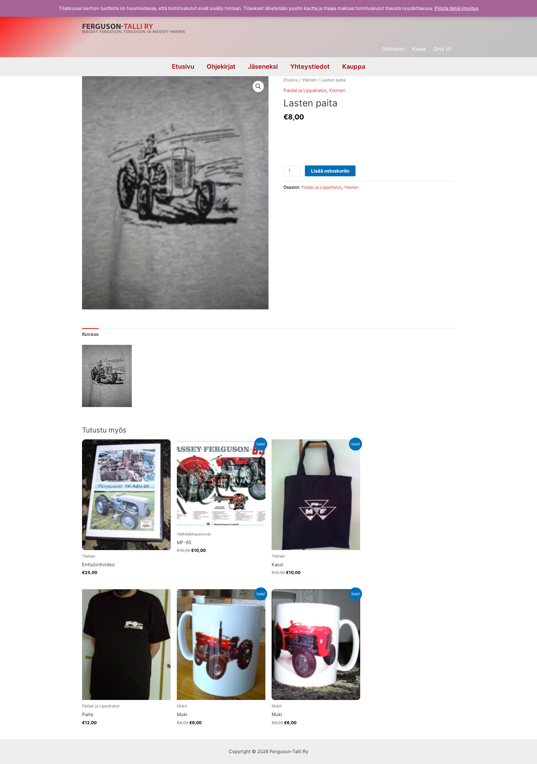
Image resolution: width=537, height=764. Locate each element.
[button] (258, 86)
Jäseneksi (263, 66)
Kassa (419, 49)
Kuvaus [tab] (90, 334)
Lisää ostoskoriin (330, 171)
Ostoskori (393, 49)
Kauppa (353, 66)
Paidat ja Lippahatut (304, 90)
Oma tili (442, 49)
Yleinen (309, 79)
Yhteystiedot (310, 66)
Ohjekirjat (221, 66)
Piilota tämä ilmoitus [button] (456, 8)
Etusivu (183, 66)
